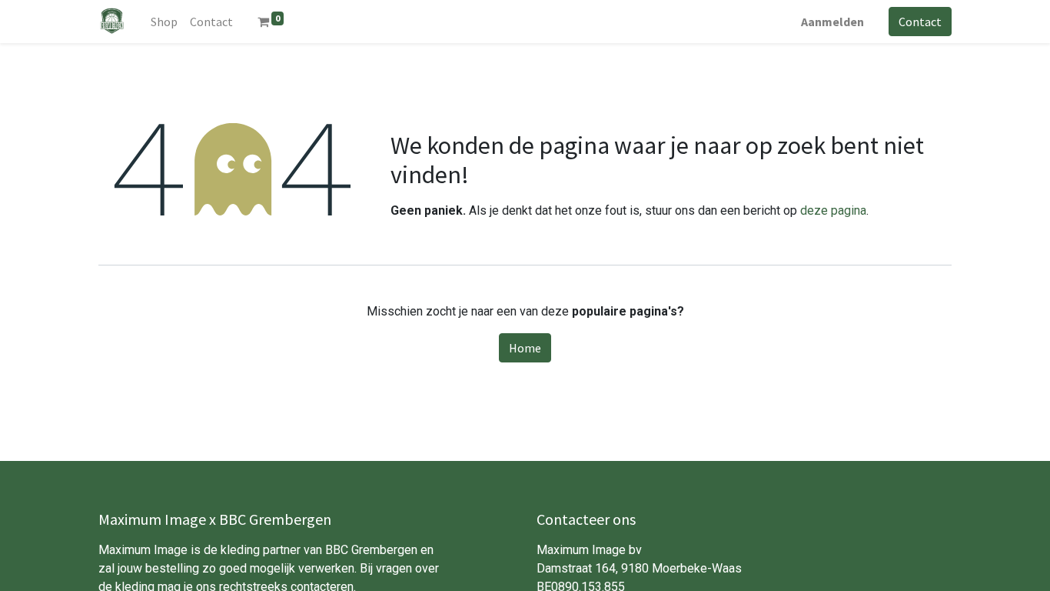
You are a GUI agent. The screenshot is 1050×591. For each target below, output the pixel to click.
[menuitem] (164, 21)
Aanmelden (832, 21)
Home (525, 348)
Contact (920, 21)
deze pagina (833, 210)
